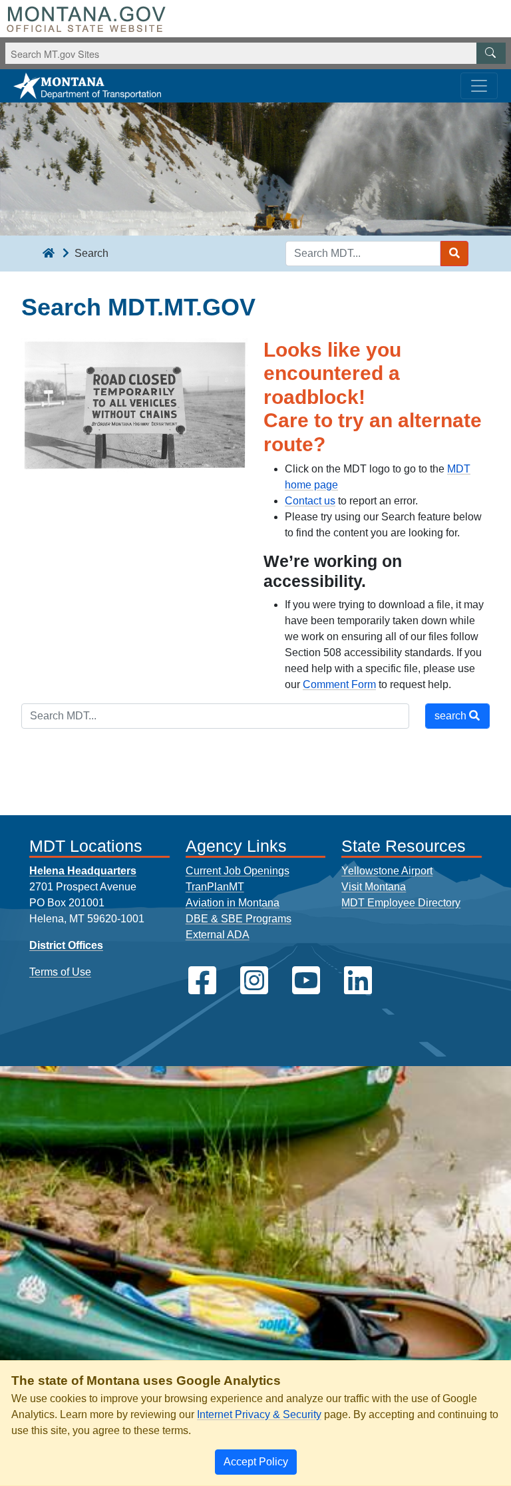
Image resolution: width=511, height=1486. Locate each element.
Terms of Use (60, 972)
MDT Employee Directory (400, 902)
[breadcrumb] (49, 254)
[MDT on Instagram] (254, 980)
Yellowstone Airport (386, 870)
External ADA (218, 934)
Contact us (310, 500)
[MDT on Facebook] (202, 980)
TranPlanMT (215, 886)
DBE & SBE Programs (238, 918)
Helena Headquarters (82, 870)
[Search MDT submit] (454, 253)
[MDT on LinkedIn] (358, 980)
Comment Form (339, 684)
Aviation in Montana (232, 902)
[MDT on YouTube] (306, 980)
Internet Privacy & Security (259, 1414)
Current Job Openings (237, 870)
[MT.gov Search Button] (491, 53)
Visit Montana (373, 886)
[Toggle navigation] (479, 86)
